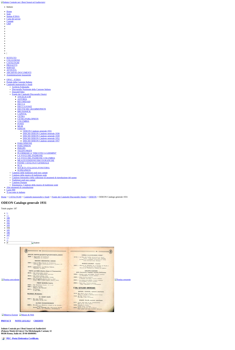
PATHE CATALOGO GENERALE (33, 163)
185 (8, 230)
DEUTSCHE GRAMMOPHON (31, 109)
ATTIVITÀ (12, 70)
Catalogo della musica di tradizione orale (29, 175)
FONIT (20, 124)
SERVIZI (11, 67)
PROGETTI (12, 65)
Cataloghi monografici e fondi (19, 84)
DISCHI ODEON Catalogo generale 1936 (41, 133)
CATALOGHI (13, 63)
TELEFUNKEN (24, 150)
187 (8, 235)
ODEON (21, 128)
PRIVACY (6, 321)
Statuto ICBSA (13, 16)
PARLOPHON (24, 146)
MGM (20, 126)
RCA (19, 165)
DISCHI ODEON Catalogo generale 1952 (41, 138)
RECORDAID (23, 101)
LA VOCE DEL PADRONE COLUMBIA (36, 158)
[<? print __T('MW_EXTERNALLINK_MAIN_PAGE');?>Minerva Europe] (10, 315)
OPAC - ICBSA (14, 79)
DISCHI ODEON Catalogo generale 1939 (41, 136)
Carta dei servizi (13, 19)
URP (9, 24)
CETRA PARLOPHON (27, 119)
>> (8, 237)
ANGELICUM (24, 97)
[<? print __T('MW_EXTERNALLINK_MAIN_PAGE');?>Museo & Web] (27, 315)
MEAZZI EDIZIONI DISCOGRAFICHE (35, 160)
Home (9, 11)
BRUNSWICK (24, 111)
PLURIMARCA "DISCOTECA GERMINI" (37, 153)
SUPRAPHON (24, 170)
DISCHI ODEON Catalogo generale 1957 (41, 141)
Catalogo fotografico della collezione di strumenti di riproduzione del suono (44, 177)
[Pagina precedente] (10, 279)
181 (8, 220)
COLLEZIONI (13, 60)
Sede (9, 14)
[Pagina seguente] (123, 279)
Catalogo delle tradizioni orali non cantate (30, 173)
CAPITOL (22, 114)
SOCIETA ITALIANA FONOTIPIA (33, 168)
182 (8, 223)
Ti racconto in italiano (16, 192)
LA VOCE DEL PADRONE (30, 155)
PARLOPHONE (24, 143)
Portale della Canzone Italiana (19, 82)
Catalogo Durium (19, 182)
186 (8, 233)
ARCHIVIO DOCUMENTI (19, 72)
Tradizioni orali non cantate (23, 180)
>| (7, 240)
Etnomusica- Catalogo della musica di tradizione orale (35, 185)
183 (8, 225)
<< (8, 215)
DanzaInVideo (18, 92)
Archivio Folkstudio (20, 87)
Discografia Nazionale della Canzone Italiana (31, 89)
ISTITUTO (11, 58)
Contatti (10, 21)
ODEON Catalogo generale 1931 (37, 131)
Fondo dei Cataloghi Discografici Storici (29, 94)
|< (7, 213)
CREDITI (38, 321)
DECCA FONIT (24, 106)
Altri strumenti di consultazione (20, 187)
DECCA (21, 104)
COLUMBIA (23, 121)
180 (8, 218)
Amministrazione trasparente (19, 75)
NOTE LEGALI (22, 321)
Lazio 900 (11, 190)
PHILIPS (21, 148)
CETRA (21, 116)
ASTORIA (22, 99)
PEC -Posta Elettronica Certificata (23, 338)
